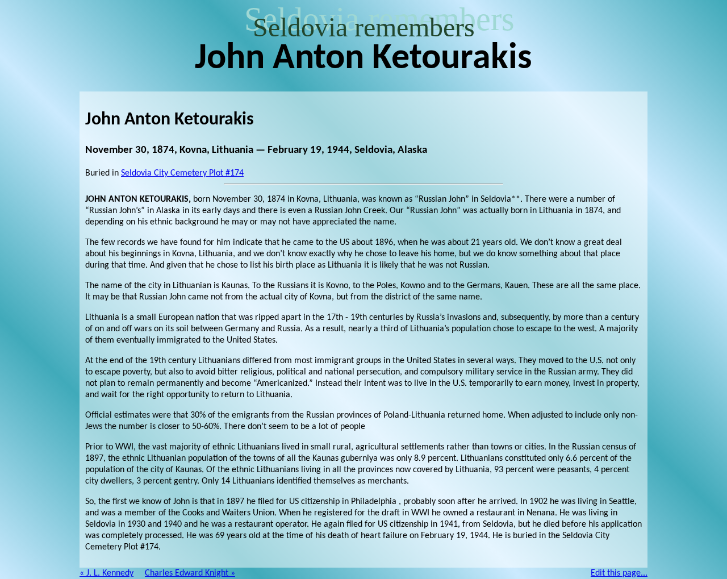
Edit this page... (619, 573)
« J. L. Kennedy (106, 573)
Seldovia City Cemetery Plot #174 (182, 173)
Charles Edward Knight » (190, 573)
